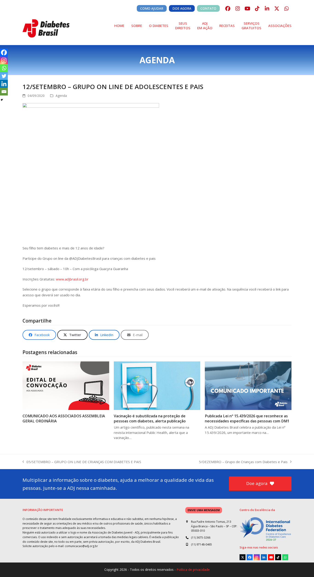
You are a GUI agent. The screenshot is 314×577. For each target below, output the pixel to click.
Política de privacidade (193, 569)
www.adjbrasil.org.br (72, 279)
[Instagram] (4, 60)
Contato (208, 8)
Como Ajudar (151, 8)
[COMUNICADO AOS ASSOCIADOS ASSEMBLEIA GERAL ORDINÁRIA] (66, 385)
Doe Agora (181, 8)
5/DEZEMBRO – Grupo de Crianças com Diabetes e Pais (243, 462)
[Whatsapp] (4, 68)
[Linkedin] (4, 84)
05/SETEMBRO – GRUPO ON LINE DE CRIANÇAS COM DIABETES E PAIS (82, 462)
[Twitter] (4, 76)
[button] (39, 335)
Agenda (61, 95)
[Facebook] (4, 52)
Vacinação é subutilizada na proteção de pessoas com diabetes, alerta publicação (150, 418)
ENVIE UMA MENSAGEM (204, 510)
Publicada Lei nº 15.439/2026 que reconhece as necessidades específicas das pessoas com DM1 (247, 418)
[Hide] (2, 100)
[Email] (4, 91)
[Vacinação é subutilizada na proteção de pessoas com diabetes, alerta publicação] (157, 385)
